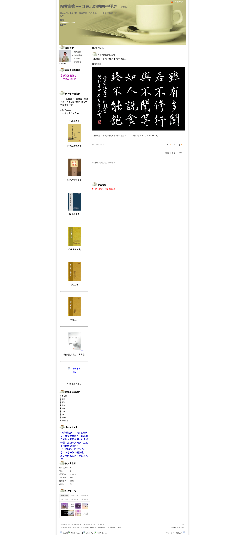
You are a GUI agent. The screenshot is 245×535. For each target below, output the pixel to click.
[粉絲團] (61, 532)
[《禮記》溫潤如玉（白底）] (71, 506)
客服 (119, 528)
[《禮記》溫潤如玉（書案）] (71, 513)
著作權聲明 (102, 528)
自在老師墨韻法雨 (106, 55)
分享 (173, 153)
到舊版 (123, 7)
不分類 (64, 396)
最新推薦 (84, 496)
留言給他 (77, 62)
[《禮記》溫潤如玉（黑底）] (64, 513)
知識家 (64, 418)
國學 (63, 399)
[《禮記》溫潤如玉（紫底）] (78, 506)
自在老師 (62, 63)
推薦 (167, 153)
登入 (168, 533)
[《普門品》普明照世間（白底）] (85, 513)
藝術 (63, 414)
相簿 (62, 20)
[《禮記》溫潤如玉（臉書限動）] (64, 506)
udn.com (181, 527)
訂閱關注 (77, 59)
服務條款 (92, 528)
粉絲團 (65, 533)
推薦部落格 (78, 55)
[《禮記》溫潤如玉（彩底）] (85, 506)
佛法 (63, 402)
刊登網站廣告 (66, 528)
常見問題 (84, 528)
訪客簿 (63, 25)
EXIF (180, 153)
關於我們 (76, 528)
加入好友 (77, 52)
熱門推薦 (84, 499)
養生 (63, 408)
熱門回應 (74, 499)
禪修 (63, 405)
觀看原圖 (97, 64)
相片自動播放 (99, 48)
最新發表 (64, 496)
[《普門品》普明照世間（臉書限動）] (78, 513)
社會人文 (103, 163)
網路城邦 (179, 533)
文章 (62, 16)
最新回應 (74, 496)
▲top (182, 524)
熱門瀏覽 (64, 499)
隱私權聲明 (112, 528)
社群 (63, 411)
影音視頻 (65, 421)
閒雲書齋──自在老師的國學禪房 (88, 6)
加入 (172, 533)
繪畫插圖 (111, 163)
